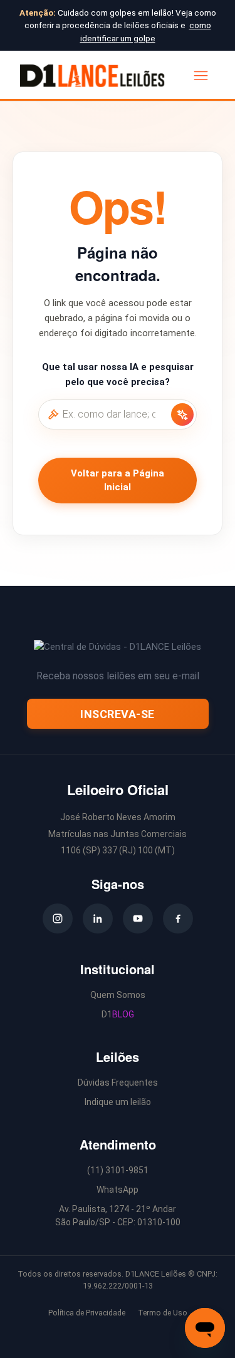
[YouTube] (138, 918)
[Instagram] (58, 918)
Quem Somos (117, 995)
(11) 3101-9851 (118, 1170)
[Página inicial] (92, 75)
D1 (118, 1014)
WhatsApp (117, 1190)
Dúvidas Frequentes (118, 1083)
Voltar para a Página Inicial (117, 480)
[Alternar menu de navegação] (201, 75)
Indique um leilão (118, 1102)
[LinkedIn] (98, 918)
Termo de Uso (162, 1312)
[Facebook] (178, 918)
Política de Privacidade (86, 1312)
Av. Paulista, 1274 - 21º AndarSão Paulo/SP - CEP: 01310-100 (117, 1215)
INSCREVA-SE (117, 714)
